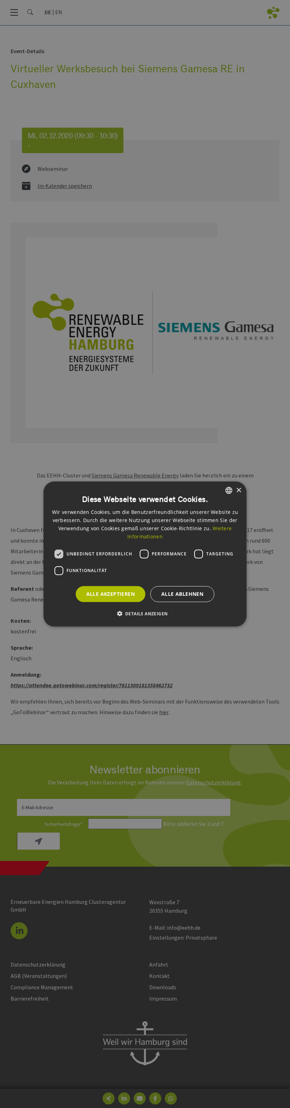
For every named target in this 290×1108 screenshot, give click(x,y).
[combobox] (228, 490)
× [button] (238, 490)
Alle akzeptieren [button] (110, 594)
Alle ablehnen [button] (182, 594)
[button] (145, 613)
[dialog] (145, 554)
